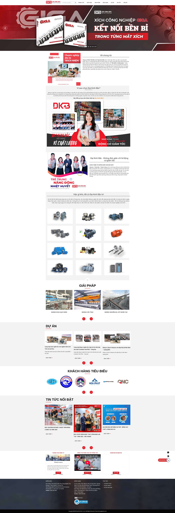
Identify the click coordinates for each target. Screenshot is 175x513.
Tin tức (119, 2)
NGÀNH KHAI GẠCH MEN (59, 312)
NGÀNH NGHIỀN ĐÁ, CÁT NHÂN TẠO (116, 312)
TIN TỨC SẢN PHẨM (108, 487)
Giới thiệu (89, 2)
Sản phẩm (97, 2)
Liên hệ (125, 2)
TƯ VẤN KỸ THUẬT (107, 483)
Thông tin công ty (58, 462)
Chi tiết (58, 472)
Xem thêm (116, 472)
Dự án (112, 2)
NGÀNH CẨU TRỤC (87, 312)
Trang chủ (81, 2)
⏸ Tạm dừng (168, 9)
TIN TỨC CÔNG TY (107, 485)
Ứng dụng (105, 2)
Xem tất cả (87, 472)
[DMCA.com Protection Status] (79, 497)
